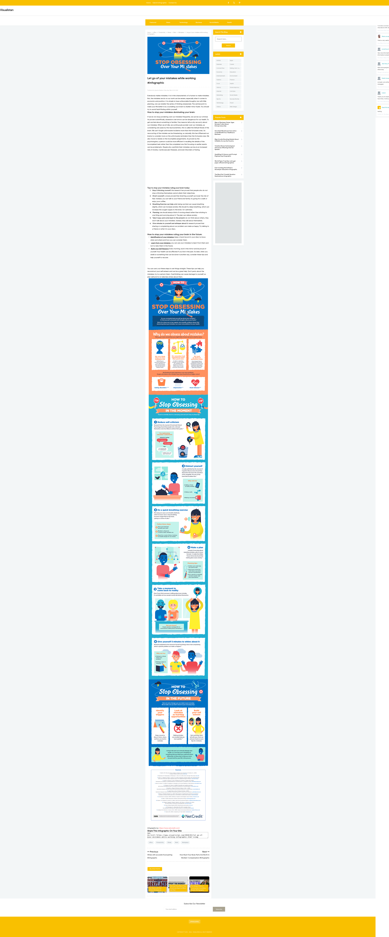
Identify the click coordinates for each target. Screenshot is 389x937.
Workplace (185, 842)
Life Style (232, 91)
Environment (233, 76)
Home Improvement (235, 87)
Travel (231, 103)
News (168, 22)
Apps (231, 60)
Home (148, 3)
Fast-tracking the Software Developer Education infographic (226, 168)
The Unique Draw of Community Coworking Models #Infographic (198, 888)
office (151, 842)
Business (199, 22)
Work (176, 842)
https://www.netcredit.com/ (169, 828)
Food (218, 83)
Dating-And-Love (235, 68)
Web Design (233, 106)
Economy (219, 72)
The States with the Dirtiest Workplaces (155, 889)
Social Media (214, 22)
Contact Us (173, 3)
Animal (219, 60)
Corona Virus (220, 68)
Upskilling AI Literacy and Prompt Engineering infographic (226, 155)
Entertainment (221, 76)
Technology (183, 22)
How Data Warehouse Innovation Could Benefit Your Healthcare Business (225, 132)
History (219, 87)
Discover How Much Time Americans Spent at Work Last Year (178, 888)
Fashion (219, 80)
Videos (219, 106)
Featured (153, 22)
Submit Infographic (160, 3)
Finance (232, 80)
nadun (384, 93)
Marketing (220, 95)
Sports (219, 99)
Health (229, 22)
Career (232, 64)
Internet (219, 91)
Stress (169, 842)
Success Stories (234, 99)
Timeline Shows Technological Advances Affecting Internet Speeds (225, 147)
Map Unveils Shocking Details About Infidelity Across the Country (227, 140)
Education (233, 72)
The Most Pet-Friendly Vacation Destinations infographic (225, 175)
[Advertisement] (178, 167)
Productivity (160, 842)
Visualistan (196, 932)
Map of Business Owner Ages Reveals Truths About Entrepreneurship (224, 124)
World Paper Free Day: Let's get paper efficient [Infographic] (225, 162)
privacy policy (194, 921)
